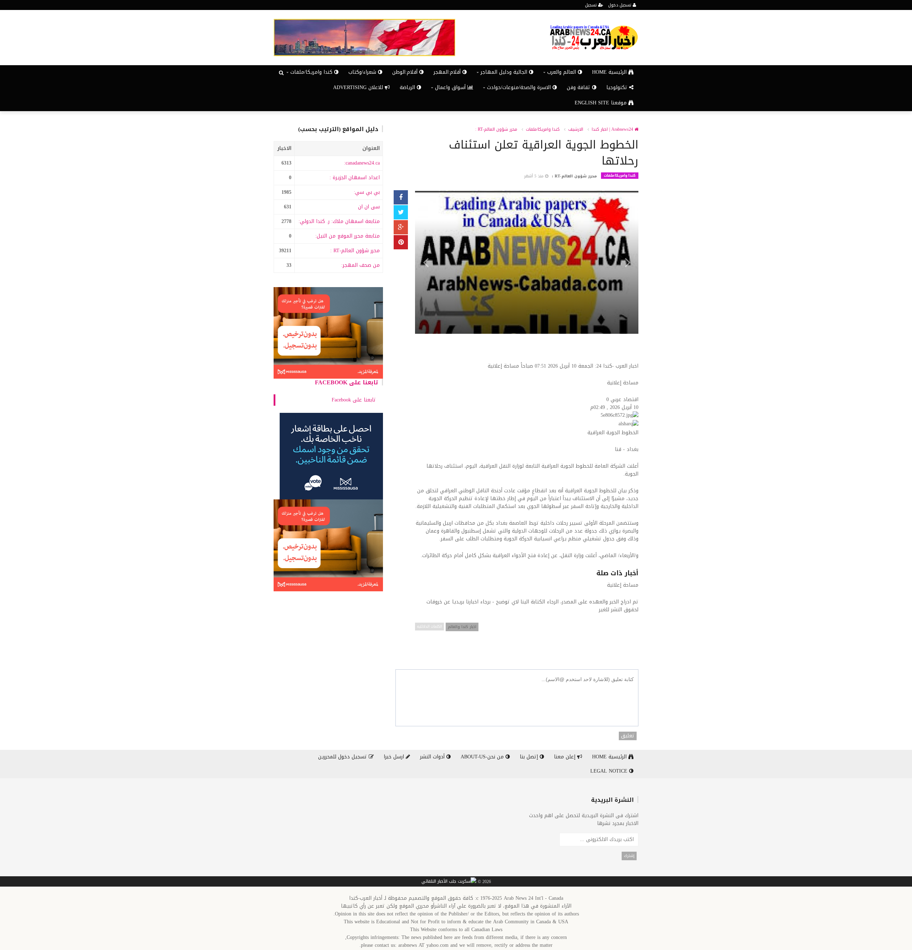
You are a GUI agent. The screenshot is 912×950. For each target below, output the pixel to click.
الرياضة (408, 87)
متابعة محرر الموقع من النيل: (347, 236)
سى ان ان (369, 207)
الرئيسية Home (610, 72)
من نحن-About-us (483, 757)
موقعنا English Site (601, 103)
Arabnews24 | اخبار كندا (613, 129)
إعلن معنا (565, 757)
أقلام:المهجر (448, 72)
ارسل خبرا (395, 757)
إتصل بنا (530, 757)
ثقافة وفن (579, 87)
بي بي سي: (367, 192)
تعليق (627, 736)
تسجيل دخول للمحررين (343, 757)
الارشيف (575, 129)
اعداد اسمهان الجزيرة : (355, 177)
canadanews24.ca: (362, 163)
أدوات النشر (433, 757)
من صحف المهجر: (360, 265)
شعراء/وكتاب (363, 72)
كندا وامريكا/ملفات (543, 129)
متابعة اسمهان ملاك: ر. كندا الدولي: (339, 221)
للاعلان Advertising (359, 87)
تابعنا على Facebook (346, 382)
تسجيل (591, 5)
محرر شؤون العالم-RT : (355, 250)
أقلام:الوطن (405, 72)
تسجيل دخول (620, 5)
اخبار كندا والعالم (462, 626)
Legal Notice (609, 771)
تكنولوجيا (617, 87)
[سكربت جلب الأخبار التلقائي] (448, 882)
